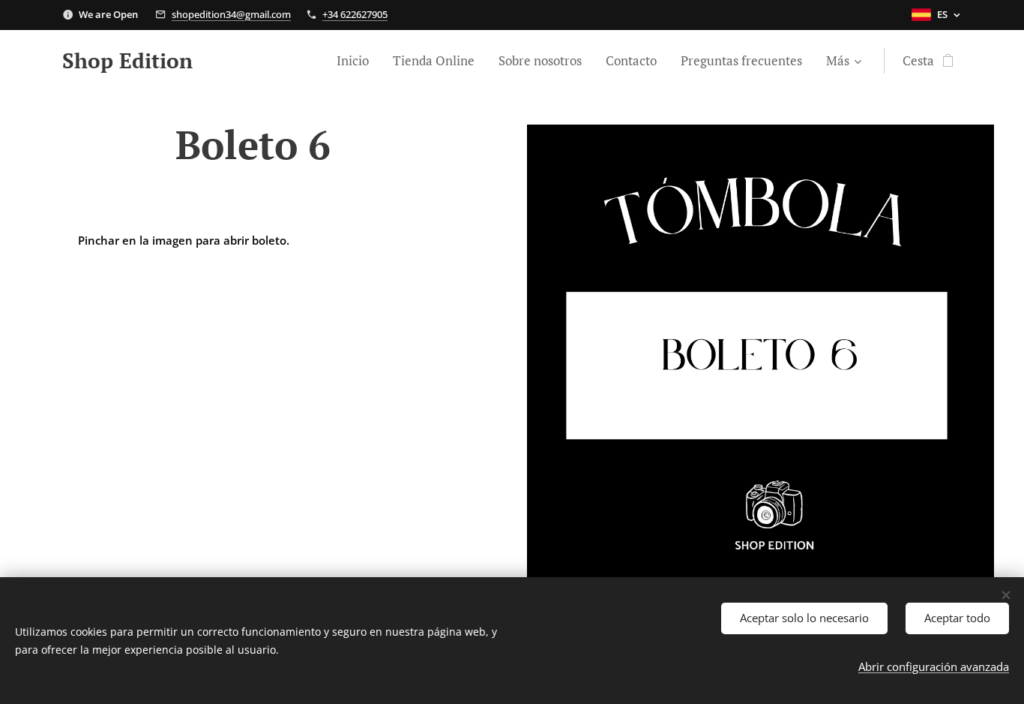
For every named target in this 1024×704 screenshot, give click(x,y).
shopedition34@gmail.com (231, 14)
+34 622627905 (355, 14)
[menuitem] (357, 61)
